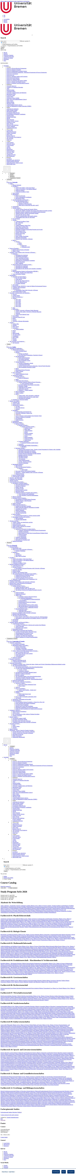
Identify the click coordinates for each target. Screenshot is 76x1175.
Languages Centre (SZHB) (13, 98)
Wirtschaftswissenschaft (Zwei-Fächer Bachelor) (16, 1000)
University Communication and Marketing (16, 92)
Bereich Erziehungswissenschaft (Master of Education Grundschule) (26, 1092)
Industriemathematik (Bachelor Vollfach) (10, 951)
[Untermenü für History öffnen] (16, 240)
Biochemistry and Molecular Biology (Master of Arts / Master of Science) (18, 934)
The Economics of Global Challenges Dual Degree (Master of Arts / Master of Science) (30, 998)
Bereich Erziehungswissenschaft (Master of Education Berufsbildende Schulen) (33, 1093)
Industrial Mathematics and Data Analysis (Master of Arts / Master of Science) (52, 950)
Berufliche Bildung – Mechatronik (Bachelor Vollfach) (13, 963)
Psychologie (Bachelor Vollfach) (13, 1080)
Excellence (9, 158)
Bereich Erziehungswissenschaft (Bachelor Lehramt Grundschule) (50, 1096)
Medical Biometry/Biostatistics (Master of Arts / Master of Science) (21, 957)
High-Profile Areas (11, 164)
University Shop (10, 152)
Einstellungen (56, 1171)
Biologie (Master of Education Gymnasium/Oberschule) (48, 934)
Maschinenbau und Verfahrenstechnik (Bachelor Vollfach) (26, 966)
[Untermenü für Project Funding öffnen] (20, 514)
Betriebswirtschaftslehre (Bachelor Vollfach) (11, 996)
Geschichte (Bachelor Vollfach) (65, 1009)
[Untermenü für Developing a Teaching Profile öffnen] (27, 483)
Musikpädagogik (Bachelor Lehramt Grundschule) (39, 1034)
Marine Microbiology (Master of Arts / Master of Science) (27, 940)
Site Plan (9, 148)
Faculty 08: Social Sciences (13, 77)
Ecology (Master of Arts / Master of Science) (53, 938)
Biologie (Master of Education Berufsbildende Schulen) (26, 936)
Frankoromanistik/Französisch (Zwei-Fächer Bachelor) (14, 1062)
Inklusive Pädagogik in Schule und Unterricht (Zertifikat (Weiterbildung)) (18, 909)
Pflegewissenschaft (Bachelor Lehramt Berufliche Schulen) (32, 1079)
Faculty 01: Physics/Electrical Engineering (16, 68)
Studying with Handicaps (12, 125)
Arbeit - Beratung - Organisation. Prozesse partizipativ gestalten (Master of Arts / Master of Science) (24, 905)
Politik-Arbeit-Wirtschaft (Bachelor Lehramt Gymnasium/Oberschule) (51, 1013)
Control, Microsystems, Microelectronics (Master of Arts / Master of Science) (23, 920)
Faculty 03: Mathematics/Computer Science (17, 71)
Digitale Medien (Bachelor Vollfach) (13, 947)
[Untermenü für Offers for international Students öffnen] (31, 467)
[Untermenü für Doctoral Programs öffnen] (21, 567)
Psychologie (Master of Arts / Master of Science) (32, 1080)
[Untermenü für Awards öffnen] (16, 220)
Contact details (4, 1137)
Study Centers (10, 100)
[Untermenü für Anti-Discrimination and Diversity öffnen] (29, 200)
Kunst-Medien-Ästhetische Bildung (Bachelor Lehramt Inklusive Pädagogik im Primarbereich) (48, 1031)
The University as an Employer (14, 137)
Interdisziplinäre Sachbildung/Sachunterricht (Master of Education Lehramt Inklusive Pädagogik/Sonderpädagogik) (43, 1103)
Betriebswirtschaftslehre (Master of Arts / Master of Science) (36, 996)
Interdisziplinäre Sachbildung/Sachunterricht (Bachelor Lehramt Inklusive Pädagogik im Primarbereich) (25, 1104)
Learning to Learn (11, 122)
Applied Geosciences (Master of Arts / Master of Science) (14, 980)
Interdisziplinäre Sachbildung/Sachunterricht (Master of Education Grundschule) (35, 1102)
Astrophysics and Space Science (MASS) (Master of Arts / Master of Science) (19, 918)
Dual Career (9, 134)
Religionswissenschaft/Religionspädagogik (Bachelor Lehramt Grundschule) (28, 1039)
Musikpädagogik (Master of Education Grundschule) (25, 1035)
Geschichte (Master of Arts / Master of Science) (47, 1009)
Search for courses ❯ (5, 886)
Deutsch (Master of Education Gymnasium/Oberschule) (51, 1054)
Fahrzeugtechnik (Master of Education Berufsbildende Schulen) (38, 964)
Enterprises (6, 59)
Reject (63, 1171)
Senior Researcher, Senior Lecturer (15, 162)
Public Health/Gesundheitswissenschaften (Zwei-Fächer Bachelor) (42, 1083)
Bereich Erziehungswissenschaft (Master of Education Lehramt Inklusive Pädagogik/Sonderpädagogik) (25, 1091)
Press (5, 60)
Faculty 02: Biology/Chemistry (14, 69)
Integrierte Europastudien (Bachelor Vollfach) (11, 1010)
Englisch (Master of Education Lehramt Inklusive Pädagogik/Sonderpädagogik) (36, 1056)
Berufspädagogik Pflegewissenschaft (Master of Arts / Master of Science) (18, 1076)
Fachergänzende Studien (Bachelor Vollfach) (11, 1112)
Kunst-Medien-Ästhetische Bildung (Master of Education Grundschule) (49, 1030)
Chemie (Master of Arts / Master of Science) (32, 938)
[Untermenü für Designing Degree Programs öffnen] (26, 498)
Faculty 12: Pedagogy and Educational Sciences (18, 83)
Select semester (13, 888)
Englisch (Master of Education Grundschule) (28, 1055)
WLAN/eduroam (11, 156)
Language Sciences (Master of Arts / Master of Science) (52, 1066)
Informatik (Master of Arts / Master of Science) (48, 951)
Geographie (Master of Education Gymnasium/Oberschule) (54, 1006)
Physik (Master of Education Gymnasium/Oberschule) (50, 922)
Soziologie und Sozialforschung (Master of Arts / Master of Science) (40, 1017)
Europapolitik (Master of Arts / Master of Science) (12, 1006)
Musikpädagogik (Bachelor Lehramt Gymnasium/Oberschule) (29, 1037)
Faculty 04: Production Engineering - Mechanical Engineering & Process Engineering (27, 72)
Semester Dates (10, 115)
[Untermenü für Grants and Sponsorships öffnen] (21, 663)
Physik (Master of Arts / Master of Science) (40, 924)
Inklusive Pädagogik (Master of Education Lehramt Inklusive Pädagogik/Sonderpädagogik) (53, 908)
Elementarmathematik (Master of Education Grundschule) (60, 947)
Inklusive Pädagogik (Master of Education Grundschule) (51, 1100)
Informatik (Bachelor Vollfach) (66, 951)
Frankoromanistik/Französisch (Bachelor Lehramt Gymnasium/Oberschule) (46, 1061)
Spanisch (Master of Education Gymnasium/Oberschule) (23, 1069)
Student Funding (10, 90)
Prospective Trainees (14, 752)
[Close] (7, 181)
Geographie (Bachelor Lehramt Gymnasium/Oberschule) (25, 1007)
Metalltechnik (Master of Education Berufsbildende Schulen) (54, 966)
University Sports (11, 144)
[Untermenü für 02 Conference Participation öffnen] (32, 598)
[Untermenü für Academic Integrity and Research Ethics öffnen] (28, 622)
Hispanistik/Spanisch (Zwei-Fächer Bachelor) (28, 1066)
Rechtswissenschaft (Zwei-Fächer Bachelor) (11, 988)
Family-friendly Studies (12, 110)
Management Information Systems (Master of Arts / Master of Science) (31, 997)
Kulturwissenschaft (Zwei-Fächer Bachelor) (11, 1027)
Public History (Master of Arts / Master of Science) (31, 1016)
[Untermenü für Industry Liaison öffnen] (17, 717)
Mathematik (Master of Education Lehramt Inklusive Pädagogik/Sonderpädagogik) (29, 955)
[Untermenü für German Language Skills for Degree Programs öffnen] (40, 382)
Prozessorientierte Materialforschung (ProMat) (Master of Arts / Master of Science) (37, 968)
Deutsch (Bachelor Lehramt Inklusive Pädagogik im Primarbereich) (16, 1052)
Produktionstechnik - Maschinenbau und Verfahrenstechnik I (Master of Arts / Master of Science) (23, 967)
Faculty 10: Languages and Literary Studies (17, 80)
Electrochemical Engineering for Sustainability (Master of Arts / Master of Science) (46, 963)
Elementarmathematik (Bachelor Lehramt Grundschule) (52, 949)
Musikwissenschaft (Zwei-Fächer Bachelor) (18, 1038)
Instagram (6, 1167)
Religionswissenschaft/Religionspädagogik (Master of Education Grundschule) (24, 1041)
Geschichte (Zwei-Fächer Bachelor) (27, 1009)
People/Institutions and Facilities (10, 44)
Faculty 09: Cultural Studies (13, 79)
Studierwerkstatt (10, 102)
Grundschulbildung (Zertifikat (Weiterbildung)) (21, 908)
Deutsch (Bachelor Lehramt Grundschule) (63, 1052)
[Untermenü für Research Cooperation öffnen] (20, 659)
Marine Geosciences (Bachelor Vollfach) (56, 980)
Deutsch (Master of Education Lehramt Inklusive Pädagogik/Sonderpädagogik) (19, 1054)
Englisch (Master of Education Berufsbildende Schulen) (52, 1055)
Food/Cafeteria (10, 142)
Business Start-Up (11, 135)
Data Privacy (7, 1144)
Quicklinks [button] (6, 757)
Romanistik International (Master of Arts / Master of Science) (31, 1067)
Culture (8, 146)
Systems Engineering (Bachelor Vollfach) (33, 971)
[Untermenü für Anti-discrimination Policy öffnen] (28, 201)
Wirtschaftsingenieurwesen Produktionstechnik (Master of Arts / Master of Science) (44, 973)
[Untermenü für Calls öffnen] (15, 591)
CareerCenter (10, 130)
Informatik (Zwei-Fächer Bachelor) (28, 951)
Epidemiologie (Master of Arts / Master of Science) (40, 1078)
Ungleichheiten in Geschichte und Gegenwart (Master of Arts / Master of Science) (33, 1018)
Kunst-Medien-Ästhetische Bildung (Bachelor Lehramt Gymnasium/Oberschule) (40, 1027)
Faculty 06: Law (10, 75)
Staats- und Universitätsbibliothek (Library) (17, 99)
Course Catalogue (11, 126)
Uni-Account (10, 153)
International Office (11, 94)
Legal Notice (7, 1143)
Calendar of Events (11, 154)
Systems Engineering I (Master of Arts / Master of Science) (57, 971)
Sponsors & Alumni (8, 58)
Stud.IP (8, 118)
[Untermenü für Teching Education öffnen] (24, 362)
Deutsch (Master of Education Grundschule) (42, 1052)
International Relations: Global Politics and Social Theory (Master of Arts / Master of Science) (44, 1010)
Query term (3, 41)
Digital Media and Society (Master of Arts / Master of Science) (44, 1025)
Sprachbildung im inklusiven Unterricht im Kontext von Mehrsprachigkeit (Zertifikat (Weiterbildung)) (32, 912)
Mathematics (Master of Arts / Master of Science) (12, 953)
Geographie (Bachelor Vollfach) (32, 1006)
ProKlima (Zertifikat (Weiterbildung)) (35, 911)
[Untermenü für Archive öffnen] (16, 298)
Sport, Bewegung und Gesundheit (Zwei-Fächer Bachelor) (45, 1084)
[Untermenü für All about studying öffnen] (18, 521)
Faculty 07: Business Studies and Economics (17, 76)
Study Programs (10, 119)
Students (6, 54)
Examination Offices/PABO (13, 113)
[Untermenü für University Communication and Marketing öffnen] (30, 293)
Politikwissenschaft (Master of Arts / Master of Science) (41, 1014)
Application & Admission (12, 109)
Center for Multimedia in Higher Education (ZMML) (19, 106)
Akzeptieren (71, 1171)
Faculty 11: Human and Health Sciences (16, 82)
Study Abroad (10, 123)
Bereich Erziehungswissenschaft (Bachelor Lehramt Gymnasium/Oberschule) (46, 1095)
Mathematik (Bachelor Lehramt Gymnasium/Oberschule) (46, 954)
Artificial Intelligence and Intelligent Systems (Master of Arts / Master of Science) (20, 946)
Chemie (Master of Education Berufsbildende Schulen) (18, 937)
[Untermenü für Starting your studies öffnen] (19, 401)
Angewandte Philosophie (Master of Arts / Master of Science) (15, 1025)
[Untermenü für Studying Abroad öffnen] (24, 424)
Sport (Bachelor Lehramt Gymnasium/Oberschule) (19, 1084)
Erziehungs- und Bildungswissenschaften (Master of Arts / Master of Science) (42, 1098)
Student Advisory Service (12, 121)
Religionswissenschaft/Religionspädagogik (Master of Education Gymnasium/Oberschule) (40, 1045)
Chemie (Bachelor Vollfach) (38, 937)
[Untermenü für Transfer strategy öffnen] (20, 208)
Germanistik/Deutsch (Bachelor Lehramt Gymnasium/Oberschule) (42, 1063)
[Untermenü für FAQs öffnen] (18, 394)
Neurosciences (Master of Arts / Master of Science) (53, 940)
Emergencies (10, 149)
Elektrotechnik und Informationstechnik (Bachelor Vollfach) (55, 920)
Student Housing (10, 150)
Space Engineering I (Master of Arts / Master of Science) (23, 970)
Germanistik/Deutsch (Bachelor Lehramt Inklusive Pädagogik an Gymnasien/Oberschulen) (35, 1065)
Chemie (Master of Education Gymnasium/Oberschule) (58, 937)
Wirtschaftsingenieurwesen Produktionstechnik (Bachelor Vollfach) (16, 974)
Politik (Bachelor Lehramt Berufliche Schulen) (24, 1013)
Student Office (10, 96)
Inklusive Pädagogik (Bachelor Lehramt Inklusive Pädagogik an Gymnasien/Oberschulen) (50, 1099)
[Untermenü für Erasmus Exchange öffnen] (28, 425)
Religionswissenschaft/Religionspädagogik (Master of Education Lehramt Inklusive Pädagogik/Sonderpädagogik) (39, 1042)
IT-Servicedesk (10, 145)
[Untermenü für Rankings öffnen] (17, 552)
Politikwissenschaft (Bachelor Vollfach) (10, 1016)
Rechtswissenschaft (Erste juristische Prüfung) (32, 988)
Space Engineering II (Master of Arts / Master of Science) (50, 970)
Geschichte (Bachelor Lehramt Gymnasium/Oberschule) (52, 1007)
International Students (12, 111)
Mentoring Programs (11, 131)
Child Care (9, 140)
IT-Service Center (11, 95)
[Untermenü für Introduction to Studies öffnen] (23, 405)
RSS (2, 1118)
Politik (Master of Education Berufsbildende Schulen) (47, 1011)
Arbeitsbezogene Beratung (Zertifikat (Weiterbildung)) (21, 907)
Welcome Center (10, 103)
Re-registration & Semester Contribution (16, 114)
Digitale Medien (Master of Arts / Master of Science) (34, 947)
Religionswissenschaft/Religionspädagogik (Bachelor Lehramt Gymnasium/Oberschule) (21, 1043)
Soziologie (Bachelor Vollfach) (16, 1017)
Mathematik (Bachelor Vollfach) (59, 953)
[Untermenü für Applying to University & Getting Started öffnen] (35, 529)
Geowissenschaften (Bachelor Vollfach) (37, 980)
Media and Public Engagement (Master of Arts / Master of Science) (53, 1033)
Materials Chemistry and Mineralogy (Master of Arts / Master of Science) (41, 982)
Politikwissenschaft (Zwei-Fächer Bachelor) (64, 1014)
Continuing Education (9, 56)
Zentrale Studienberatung (12, 1117)
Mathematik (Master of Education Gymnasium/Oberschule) (38, 953)
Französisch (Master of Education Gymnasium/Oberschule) (41, 1062)
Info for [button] (5, 745)
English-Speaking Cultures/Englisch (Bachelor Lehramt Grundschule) (33, 1059)
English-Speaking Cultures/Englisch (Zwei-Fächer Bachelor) (38, 1058)
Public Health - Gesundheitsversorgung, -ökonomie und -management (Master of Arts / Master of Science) (38, 1082)
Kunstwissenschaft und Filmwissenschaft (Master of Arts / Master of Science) (19, 1033)
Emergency (6, 1145)
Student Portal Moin (11, 117)
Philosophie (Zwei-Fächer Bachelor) (37, 1038)
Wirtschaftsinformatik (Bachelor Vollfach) (46, 957)
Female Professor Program (13, 161)
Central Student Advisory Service (14, 104)
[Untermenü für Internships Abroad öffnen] (25, 448)
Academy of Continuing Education (15, 87)
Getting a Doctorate (11, 133)
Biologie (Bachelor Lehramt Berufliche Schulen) (50, 936)
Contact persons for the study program (9, 1115)
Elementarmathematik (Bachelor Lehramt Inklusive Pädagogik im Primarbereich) (20, 949)
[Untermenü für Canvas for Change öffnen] (25, 683)
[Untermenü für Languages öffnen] (18, 328)
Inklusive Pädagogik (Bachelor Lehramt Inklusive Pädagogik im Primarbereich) (19, 1100)
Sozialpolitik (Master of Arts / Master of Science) (55, 1016)
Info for (5, 52)
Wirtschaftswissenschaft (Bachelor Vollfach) (38, 1000)
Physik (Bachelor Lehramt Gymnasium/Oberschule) (17, 924)
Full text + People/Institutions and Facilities (12, 45)
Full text (4, 42)
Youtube (5, 1165)
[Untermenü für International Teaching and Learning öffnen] (30, 517)
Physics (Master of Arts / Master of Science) (27, 922)
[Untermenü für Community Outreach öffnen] (20, 710)
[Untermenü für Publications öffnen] (18, 309)
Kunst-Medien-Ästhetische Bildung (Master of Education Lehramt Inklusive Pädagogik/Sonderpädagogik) (41, 1029)
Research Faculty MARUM (13, 160)
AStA (8, 88)
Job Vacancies (10, 138)
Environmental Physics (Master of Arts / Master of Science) (50, 921)
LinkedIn (6, 1168)
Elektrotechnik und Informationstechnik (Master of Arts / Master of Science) (18, 921)
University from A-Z (11, 86)
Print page (3, 1120)
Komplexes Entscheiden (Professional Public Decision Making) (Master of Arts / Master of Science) (45, 1026)
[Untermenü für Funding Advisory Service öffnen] (25, 586)
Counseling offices (11, 91)
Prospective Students (8, 55)
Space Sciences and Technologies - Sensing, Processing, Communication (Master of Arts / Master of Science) (30, 925)
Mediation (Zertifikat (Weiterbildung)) (44, 909)
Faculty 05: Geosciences (12, 73)
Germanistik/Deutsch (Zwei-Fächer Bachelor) (16, 1063)
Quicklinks (6, 65)
